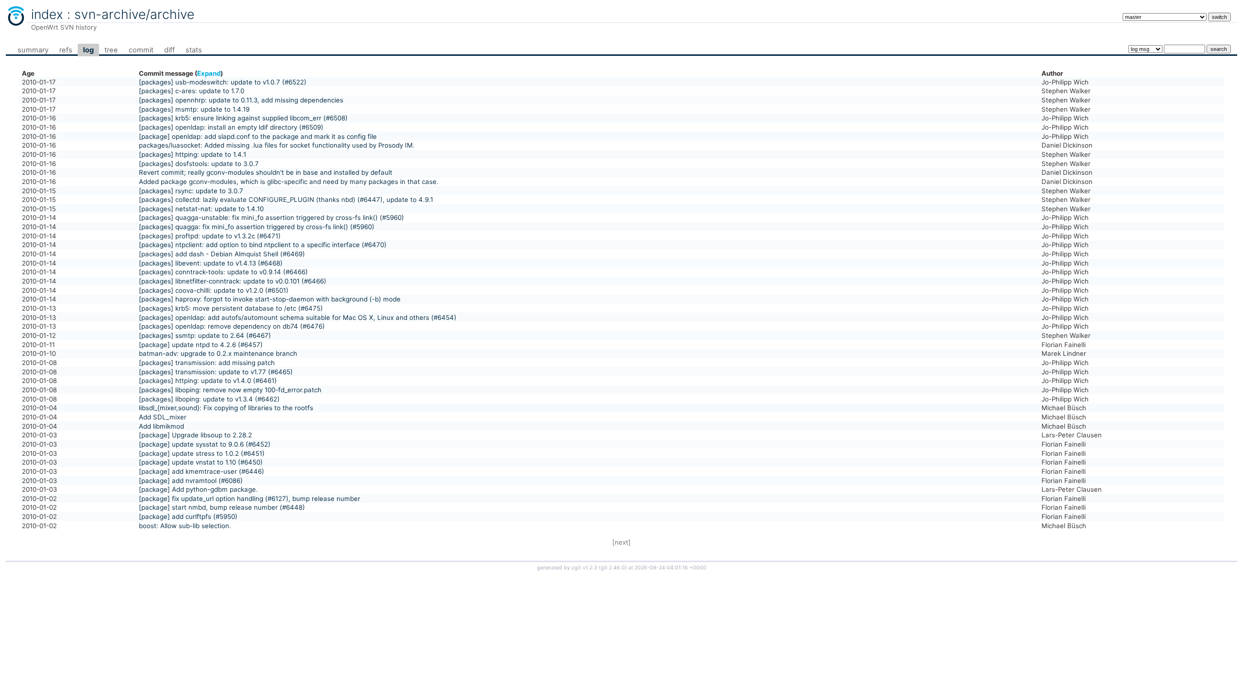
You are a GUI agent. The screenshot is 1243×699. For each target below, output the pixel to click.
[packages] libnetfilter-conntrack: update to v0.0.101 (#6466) (232, 281)
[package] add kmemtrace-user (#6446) (201, 471)
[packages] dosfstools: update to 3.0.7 (199, 163)
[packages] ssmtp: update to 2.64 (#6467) (205, 335)
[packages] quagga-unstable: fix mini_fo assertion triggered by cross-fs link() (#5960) (271, 217)
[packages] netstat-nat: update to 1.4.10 (201, 209)
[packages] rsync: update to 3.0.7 (191, 191)
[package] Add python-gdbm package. (198, 489)
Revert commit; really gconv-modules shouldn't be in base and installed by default (265, 172)
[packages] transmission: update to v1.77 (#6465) (216, 372)
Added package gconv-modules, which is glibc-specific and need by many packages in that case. (288, 181)
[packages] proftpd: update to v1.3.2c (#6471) (210, 236)
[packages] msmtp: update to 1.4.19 (194, 109)
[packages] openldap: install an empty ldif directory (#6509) (231, 127)
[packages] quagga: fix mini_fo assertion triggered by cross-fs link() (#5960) (256, 227)
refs (65, 50)
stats (193, 50)
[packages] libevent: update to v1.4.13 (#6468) (211, 263)
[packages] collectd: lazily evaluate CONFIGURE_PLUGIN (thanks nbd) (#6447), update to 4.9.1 (286, 199)
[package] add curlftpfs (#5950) (188, 516)
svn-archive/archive (134, 14)
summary (33, 50)
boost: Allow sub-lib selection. (185, 526)
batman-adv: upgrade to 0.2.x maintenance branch (218, 353)
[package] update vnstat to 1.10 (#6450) (201, 462)
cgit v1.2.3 (584, 568)
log (88, 50)
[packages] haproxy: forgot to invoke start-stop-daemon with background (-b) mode (270, 299)
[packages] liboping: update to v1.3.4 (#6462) (209, 399)
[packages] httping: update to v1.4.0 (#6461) (208, 380)
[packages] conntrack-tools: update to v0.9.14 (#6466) (223, 272)
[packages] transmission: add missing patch (207, 362)
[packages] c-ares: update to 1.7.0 (191, 91)
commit (141, 50)
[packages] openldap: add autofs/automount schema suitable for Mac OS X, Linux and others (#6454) (297, 317)
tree (111, 50)
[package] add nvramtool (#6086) (191, 480)
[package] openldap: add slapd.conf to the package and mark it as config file (258, 136)
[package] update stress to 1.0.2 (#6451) (202, 453)
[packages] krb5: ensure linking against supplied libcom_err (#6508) (243, 118)
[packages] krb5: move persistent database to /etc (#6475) (231, 308)
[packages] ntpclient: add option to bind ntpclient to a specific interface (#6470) (262, 245)
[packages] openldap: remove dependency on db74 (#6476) (232, 326)
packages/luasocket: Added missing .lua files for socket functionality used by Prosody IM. (277, 145)
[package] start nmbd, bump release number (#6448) (222, 507)
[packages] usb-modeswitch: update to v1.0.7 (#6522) (222, 82)
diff (169, 50)
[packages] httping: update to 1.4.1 (192, 154)
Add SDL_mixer (162, 417)
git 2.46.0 (613, 568)
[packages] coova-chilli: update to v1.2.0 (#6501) (213, 290)
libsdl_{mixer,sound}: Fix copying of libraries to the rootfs (226, 408)
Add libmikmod (161, 426)
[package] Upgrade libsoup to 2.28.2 (195, 435)
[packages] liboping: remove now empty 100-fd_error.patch (230, 390)
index (47, 14)
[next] (621, 542)
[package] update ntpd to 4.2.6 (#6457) (201, 345)
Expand (208, 73)
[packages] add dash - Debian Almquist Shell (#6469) (222, 254)
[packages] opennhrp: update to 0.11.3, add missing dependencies (241, 100)
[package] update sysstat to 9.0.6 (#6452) (204, 444)
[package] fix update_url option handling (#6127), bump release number (249, 498)
